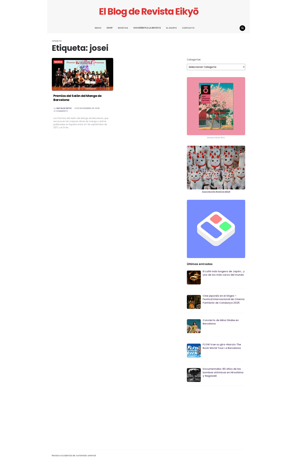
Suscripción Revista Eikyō (216, 191)
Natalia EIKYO (64, 108)
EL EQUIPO (171, 27)
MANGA (58, 62)
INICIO (98, 27)
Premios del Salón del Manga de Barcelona (77, 98)
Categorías (194, 59)
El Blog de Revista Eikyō (148, 11)
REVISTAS (123, 27)
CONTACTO (188, 27)
